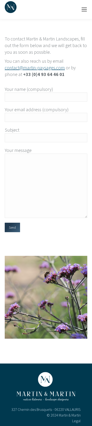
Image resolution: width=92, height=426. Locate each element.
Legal (76, 420)
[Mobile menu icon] (84, 9)
